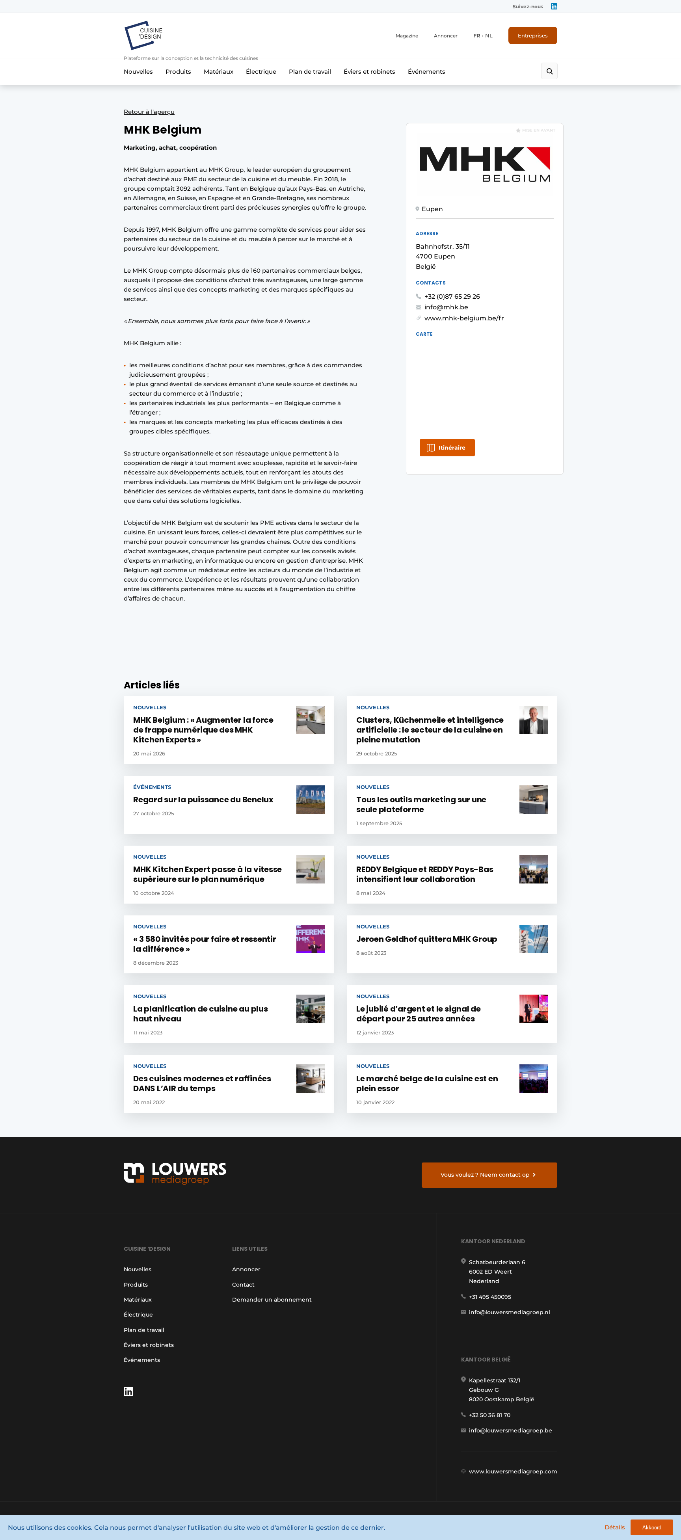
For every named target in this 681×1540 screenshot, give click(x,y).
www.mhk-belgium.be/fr (464, 318)
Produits (178, 71)
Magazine (407, 36)
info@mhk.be (446, 307)
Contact (243, 1284)
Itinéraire (452, 447)
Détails (615, 1527)
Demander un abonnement (272, 1299)
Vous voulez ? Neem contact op (485, 1174)
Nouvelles (138, 71)
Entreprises (533, 35)
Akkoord (651, 1528)
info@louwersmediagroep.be (510, 1430)
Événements (426, 71)
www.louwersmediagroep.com (513, 1471)
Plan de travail (310, 71)
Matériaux (218, 71)
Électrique (261, 71)
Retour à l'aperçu (149, 111)
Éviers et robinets (369, 71)
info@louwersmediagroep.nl (509, 1312)
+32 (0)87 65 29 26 (452, 296)
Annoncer (446, 36)
